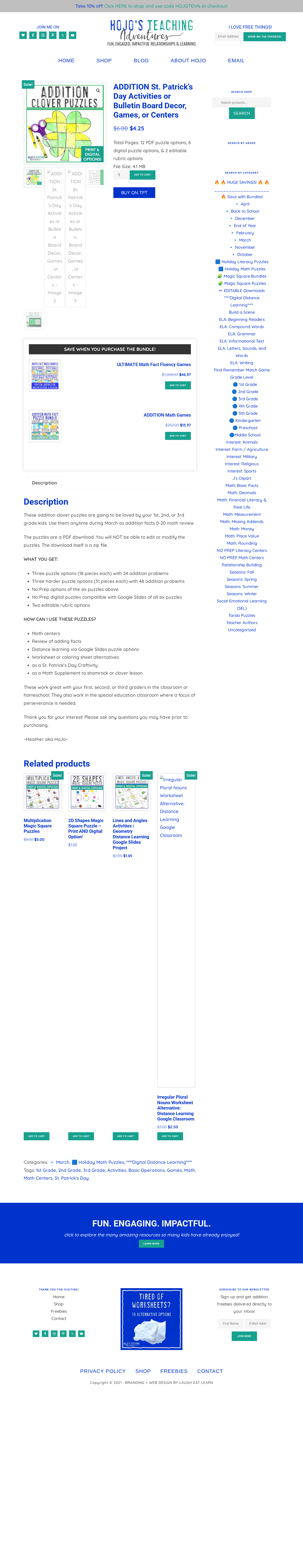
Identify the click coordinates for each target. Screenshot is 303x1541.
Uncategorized (242, 629)
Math (189, 1170)
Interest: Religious (242, 463)
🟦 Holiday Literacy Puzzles (241, 261)
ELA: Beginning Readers (242, 319)
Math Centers (38, 1178)
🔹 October (242, 254)
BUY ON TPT (134, 193)
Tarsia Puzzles (241, 615)
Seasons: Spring (242, 579)
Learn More (151, 1243)
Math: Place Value (242, 535)
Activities (116, 1170)
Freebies (59, 1311)
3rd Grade (94, 1170)
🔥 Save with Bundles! (242, 196)
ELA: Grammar (242, 333)
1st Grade (46, 1170)
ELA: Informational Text (242, 341)
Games (174, 1170)
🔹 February (242, 232)
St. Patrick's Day (72, 1178)
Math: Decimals (242, 492)
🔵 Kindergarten (245, 420)
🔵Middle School (245, 434)
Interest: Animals (242, 442)
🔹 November (242, 247)
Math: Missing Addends (241, 521)
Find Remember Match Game (242, 369)
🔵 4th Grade (245, 406)
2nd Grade (69, 1170)
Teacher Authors (241, 622)
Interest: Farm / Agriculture (242, 449)
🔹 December (242, 218)
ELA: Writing (241, 362)
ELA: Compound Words (242, 326)
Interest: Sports (242, 471)
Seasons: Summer (242, 586)
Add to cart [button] (178, 385)
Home (59, 1296)
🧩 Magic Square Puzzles (242, 283)
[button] (98, 90)
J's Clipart (242, 478)
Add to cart (142, 174)
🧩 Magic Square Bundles (241, 276)
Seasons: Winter (242, 593)
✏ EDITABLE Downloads (242, 290)
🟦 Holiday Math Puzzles (98, 1162)
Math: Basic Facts (241, 485)
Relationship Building (242, 564)
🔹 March (59, 1162)
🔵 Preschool (245, 427)
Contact (58, 1318)
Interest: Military (242, 456)
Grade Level (241, 377)
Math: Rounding (242, 543)
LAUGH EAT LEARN (196, 1382)
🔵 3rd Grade (245, 398)
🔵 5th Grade (245, 413)
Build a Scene (242, 312)
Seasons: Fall (242, 572)
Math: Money (242, 528)
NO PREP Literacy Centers (242, 550)
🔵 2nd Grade (245, 391)
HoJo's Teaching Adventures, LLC (152, 32)
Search (242, 113)
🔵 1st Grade (245, 384)
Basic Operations (146, 1170)
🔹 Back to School (241, 211)
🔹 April (241, 203)
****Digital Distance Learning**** (159, 1162)
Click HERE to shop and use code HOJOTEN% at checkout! (166, 6)
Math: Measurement (242, 514)
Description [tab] (44, 483)
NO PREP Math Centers (242, 557)
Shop (58, 1304)
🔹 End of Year (242, 225)
